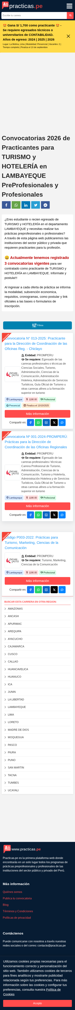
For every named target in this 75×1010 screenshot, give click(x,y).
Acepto (37, 1003)
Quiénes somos (12, 891)
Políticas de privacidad (17, 917)
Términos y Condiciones (18, 911)
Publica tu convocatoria (17, 898)
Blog (6, 904)
